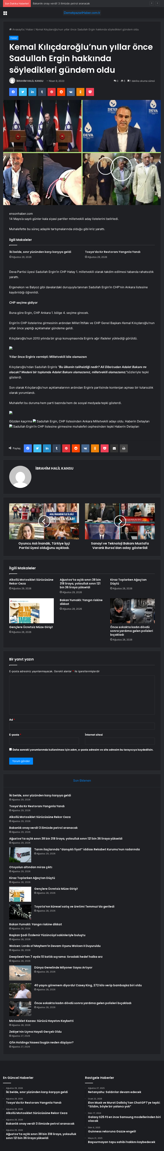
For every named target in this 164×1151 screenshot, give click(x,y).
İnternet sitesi (94, 734)
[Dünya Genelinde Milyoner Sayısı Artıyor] (20, 972)
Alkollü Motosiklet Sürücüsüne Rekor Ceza (31, 581)
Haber (30, 29)
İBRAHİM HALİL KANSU (29, 80)
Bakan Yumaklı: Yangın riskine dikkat (81, 602)
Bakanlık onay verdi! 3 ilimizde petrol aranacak (43, 828)
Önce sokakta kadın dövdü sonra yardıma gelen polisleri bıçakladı (131, 631)
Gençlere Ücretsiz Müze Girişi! (31, 627)
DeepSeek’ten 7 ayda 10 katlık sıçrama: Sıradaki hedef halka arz (56, 957)
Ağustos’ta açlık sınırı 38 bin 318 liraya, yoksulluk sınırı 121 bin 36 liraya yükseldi (80, 583)
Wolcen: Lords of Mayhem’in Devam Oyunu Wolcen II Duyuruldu (55, 946)
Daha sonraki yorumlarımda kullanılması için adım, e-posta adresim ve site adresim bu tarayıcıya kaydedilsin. (83, 749)
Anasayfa (18, 29)
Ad (12, 719)
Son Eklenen (82, 780)
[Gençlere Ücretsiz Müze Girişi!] (31, 610)
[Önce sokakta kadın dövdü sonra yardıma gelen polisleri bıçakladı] (132, 610)
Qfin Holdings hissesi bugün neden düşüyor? (41, 1042)
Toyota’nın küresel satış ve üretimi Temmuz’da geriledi (74, 907)
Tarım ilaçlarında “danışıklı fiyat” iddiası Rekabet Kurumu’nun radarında (87, 849)
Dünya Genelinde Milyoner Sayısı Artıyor (63, 967)
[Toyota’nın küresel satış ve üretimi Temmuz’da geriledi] (20, 912)
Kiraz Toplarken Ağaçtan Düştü (128, 581)
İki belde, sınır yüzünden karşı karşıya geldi (40, 252)
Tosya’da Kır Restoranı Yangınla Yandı (112, 252)
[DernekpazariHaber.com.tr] (82, 12)
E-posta (15, 734)
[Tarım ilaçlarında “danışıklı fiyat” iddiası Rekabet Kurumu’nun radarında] (20, 854)
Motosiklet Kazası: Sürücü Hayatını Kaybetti (41, 1021)
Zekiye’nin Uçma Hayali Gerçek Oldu (35, 1032)
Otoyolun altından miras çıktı (30, 867)
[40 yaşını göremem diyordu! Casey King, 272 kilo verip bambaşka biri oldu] (20, 990)
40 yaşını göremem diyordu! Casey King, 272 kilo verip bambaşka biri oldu (88, 985)
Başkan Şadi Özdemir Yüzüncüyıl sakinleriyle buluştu (47, 935)
